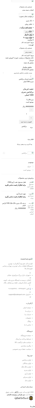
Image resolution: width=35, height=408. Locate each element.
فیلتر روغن (28, 24)
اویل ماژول (28, 34)
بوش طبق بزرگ (27, 27)
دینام (30, 31)
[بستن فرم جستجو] (32, 2)
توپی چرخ (29, 38)
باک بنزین (29, 20)
